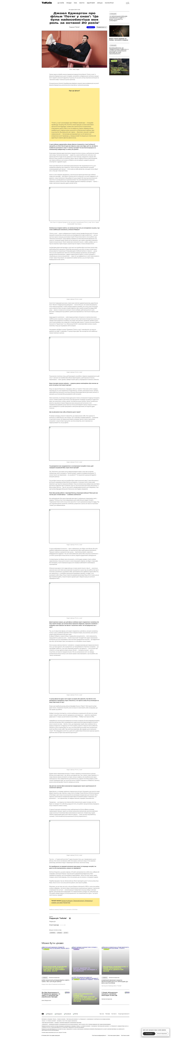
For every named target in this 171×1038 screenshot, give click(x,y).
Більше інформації (162, 1033)
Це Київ (60, 3)
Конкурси (109, 3)
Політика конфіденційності (99, 1035)
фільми (59, 932)
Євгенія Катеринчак (54, 977)
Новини (45, 977)
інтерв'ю (52, 932)
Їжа (75, 3)
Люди (68, 3)
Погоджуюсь (149, 1033)
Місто (81, 3)
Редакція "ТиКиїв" (74, 27)
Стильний (113, 45)
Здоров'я (91, 3)
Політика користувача (113, 1035)
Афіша (100, 3)
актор (66, 932)
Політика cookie (125, 1035)
